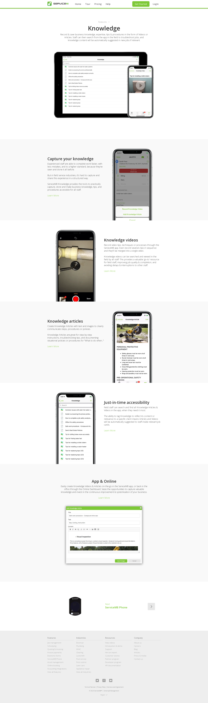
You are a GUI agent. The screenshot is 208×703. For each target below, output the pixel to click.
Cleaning (79, 652)
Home (78, 4)
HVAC (78, 649)
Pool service (81, 659)
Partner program (112, 659)
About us (138, 642)
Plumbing (80, 646)
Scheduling (51, 646)
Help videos (110, 642)
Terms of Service (90, 687)
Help (108, 4)
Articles (137, 652)
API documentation (113, 665)
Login (156, 4)
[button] (104, 22)
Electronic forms (54, 655)
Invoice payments (54, 652)
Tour (87, 4)
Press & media (140, 655)
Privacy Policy (101, 687)
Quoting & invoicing (55, 649)
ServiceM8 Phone (54, 659)
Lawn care (80, 665)
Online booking (53, 665)
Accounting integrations (57, 668)
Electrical (79, 642)
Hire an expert (111, 652)
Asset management (55, 662)
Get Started (141, 4)
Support (108, 649)
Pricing (98, 4)
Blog (135, 649)
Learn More (53, 195)
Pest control (81, 662)
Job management (54, 642)
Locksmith (80, 655)
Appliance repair (83, 668)
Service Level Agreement (115, 687)
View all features (54, 672)
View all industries (83, 672)
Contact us (138, 659)
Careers (137, 646)
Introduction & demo (113, 646)
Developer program (113, 662)
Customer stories (112, 655)
